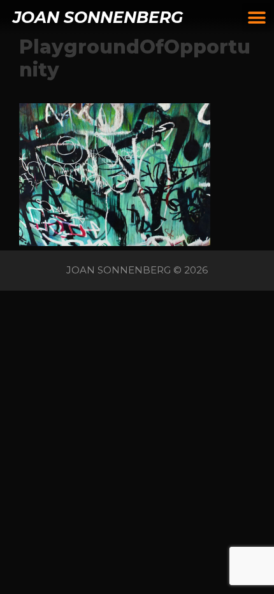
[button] (256, 17)
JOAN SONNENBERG (98, 17)
